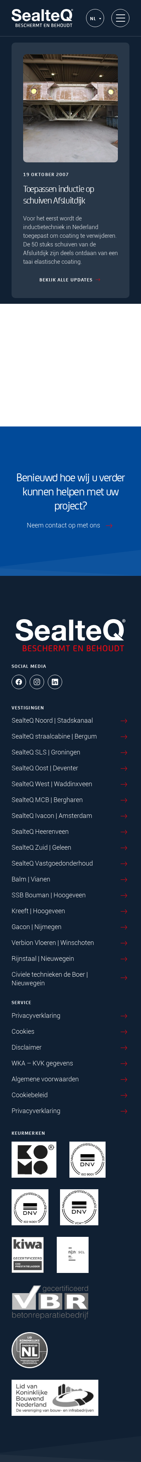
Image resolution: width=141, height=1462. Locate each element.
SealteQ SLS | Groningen (46, 752)
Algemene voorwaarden (45, 1079)
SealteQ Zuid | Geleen (41, 847)
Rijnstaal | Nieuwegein (43, 958)
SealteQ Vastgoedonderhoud (52, 863)
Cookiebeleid (30, 1095)
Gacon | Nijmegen (36, 927)
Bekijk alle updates (66, 279)
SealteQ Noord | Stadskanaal (52, 720)
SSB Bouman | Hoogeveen (49, 895)
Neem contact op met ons (63, 525)
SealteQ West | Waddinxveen (52, 784)
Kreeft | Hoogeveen (38, 911)
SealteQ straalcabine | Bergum (54, 736)
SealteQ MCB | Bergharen (47, 800)
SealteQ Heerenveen (40, 831)
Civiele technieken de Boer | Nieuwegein (50, 979)
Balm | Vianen (31, 879)
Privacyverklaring (36, 1015)
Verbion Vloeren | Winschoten (53, 942)
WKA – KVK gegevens (42, 1063)
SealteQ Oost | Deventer (45, 768)
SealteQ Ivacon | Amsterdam (52, 815)
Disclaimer (27, 1047)
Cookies (23, 1031)
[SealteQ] (42, 18)
